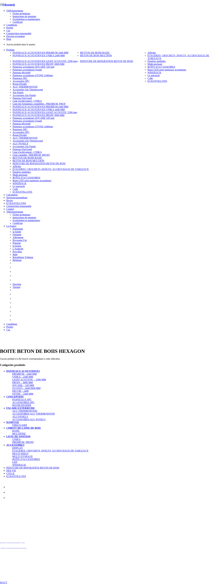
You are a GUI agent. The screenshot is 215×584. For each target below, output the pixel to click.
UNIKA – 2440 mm (22, 376)
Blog (8, 39)
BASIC (16, 430)
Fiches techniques (21, 13)
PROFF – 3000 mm (22, 382)
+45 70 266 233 (18, 525)
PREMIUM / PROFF (23, 442)
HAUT (3, 582)
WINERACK (19, 465)
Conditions (11, 25)
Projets (9, 27)
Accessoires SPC (23, 402)
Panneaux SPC (22, 399)
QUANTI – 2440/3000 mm (26, 388)
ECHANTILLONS (16, 476)
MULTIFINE (19, 433)
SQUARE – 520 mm (23, 385)
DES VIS (11, 470)
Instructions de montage (24, 16)
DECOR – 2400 (20, 391)
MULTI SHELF (20, 453)
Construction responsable (18, 33)
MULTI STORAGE (22, 456)
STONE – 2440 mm (22, 393)
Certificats (18, 22)
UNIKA (16, 439)
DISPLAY (17, 447)
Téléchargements (14, 10)
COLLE (10, 473)
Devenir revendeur (15, 36)
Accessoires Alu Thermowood (33, 413)
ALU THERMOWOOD (24, 411)
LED (14, 462)
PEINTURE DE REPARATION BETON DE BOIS (32, 467)
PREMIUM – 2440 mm (24, 374)
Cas (8, 30)
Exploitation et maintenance (26, 19)
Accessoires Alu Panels (28, 419)
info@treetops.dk (15, 520)
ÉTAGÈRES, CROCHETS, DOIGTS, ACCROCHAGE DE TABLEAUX (50, 450)
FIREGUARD (19, 425)
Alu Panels (20, 416)
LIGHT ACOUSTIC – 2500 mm (29, 379)
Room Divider (21, 405)
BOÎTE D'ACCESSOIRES (26, 459)
